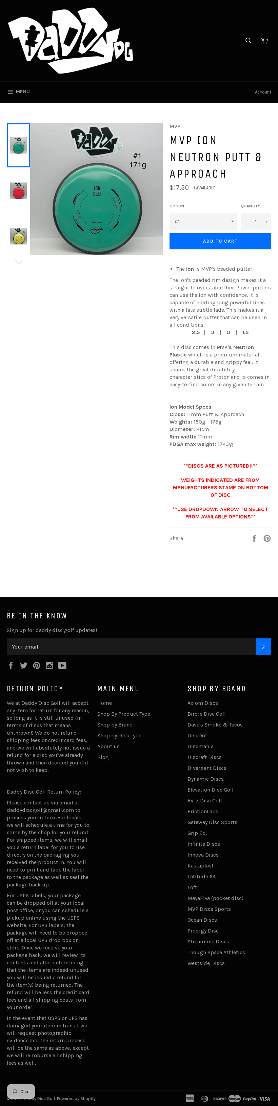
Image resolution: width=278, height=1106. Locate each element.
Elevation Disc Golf (210, 789)
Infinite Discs (203, 844)
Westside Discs (206, 963)
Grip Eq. (197, 833)
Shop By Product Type (123, 714)
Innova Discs (203, 855)
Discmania (200, 746)
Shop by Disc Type (119, 735)
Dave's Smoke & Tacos (215, 724)
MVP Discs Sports (209, 909)
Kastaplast (200, 865)
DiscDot (197, 735)
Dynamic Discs (205, 779)
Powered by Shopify (76, 1098)
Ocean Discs (202, 920)
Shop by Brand (115, 724)
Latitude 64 (201, 876)
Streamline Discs (208, 941)
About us (108, 746)
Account (263, 92)
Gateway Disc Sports (212, 822)
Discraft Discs (204, 757)
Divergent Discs (206, 768)
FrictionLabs (202, 811)
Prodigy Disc (203, 930)
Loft (192, 887)
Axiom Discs (202, 703)
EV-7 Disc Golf (204, 800)
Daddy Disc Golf (39, 1098)
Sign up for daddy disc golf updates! (52, 630)
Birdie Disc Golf (206, 714)
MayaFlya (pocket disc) (215, 898)
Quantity (250, 206)
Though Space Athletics (216, 952)
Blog (103, 757)
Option (177, 206)
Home (104, 703)
